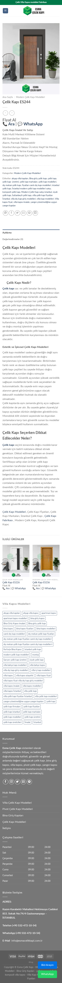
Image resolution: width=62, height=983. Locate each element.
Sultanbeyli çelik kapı (21, 195)
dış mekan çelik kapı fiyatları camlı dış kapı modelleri (27, 639)
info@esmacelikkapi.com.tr (26, 940)
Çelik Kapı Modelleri (14, 512)
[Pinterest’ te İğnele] (29, 213)
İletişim (6, 828)
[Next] (59, 570)
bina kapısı (8, 629)
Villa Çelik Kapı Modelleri (17, 802)
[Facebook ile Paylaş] (11, 213)
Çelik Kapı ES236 (41, 582)
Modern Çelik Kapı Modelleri (30, 97)
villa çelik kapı (30, 691)
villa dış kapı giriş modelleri (23, 199)
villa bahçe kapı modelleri (15, 665)
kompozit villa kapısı (15, 975)
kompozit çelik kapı (11, 192)
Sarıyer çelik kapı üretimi (14, 660)
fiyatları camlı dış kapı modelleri (36, 185)
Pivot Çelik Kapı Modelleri (17, 809)
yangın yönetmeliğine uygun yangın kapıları (23, 702)
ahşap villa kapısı (30, 613)
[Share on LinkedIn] (35, 213)
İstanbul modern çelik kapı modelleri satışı (31, 189)
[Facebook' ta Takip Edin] (5, 781)
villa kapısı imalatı (22, 202)
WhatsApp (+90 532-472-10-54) (21, 933)
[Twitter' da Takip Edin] (17, 781)
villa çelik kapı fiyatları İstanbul (17, 696)
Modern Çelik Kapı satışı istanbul (36, 192)
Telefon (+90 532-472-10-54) (19, 925)
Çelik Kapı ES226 (11, 582)
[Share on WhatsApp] (5, 213)
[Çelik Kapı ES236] (46, 561)
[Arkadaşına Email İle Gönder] (23, 213)
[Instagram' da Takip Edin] (11, 781)
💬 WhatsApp (30, 124)
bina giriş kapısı (37, 618)
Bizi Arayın (47, 965)
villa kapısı (8, 676)
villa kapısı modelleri (32, 686)
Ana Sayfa (7, 97)
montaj (35, 655)
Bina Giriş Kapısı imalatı (14, 624)
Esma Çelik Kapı (25, 967)
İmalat (27, 722)
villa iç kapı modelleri (41, 670)
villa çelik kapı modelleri (46, 696)
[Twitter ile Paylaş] (17, 213)
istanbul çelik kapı (33, 649)
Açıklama (7, 233)
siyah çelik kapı (36, 660)
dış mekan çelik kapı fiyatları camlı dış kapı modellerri (27, 644)
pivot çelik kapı (32, 765)
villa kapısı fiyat (44, 676)
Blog (31, 962)
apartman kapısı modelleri (15, 618)
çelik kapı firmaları (11, 707)
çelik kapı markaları (29, 182)
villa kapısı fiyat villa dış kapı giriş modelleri (23, 681)
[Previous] (2, 570)
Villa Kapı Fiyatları (36, 975)
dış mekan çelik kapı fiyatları (41, 634)
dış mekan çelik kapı (11, 185)
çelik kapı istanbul (11, 712)
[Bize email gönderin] (23, 781)
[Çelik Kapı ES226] (15, 561)
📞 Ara (8, 124)
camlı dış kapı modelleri (14, 634)
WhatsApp (47, 974)
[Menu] (5, 11)
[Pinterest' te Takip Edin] (29, 781)
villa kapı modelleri (45, 199)
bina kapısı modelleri (46, 629)
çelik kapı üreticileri (12, 722)
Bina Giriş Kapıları (12, 815)
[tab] (31, 232)
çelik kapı (52, 179)
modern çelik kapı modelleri (16, 655)
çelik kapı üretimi (10, 182)
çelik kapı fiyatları (31, 707)
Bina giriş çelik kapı (38, 179)
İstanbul (37, 722)
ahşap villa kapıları (20, 179)
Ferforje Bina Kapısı (12, 649)
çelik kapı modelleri (47, 182)
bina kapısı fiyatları (24, 629)
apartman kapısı (48, 613)
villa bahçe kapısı (37, 665)
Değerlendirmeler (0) (12, 239)
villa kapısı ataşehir (24, 676)
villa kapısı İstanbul (12, 691)
